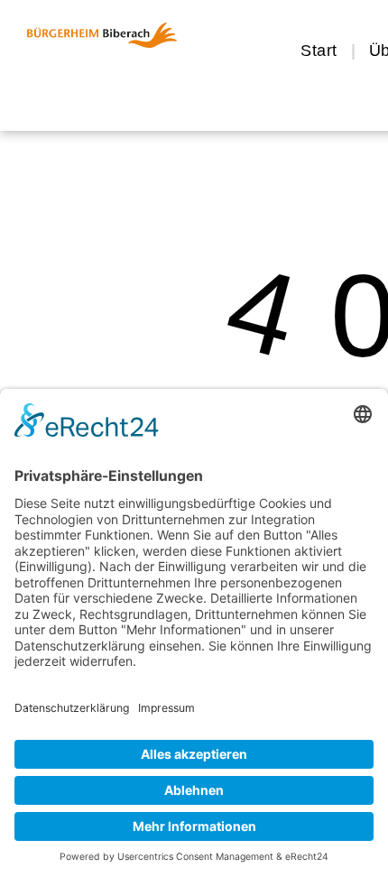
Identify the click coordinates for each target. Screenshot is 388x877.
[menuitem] (321, 50)
